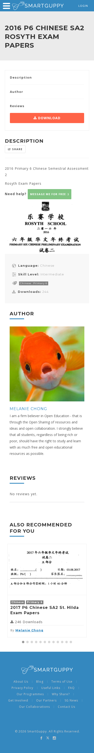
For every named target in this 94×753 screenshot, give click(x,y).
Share (17, 149)
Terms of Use (62, 681)
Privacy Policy (22, 688)
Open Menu (6, 6)
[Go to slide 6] (45, 642)
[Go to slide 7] (49, 642)
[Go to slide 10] (62, 642)
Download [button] (48, 118)
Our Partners (46, 700)
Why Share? (61, 694)
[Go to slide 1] (23, 642)
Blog (39, 681)
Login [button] (83, 5)
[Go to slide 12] (71, 642)
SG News (71, 700)
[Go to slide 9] (58, 642)
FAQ (71, 688)
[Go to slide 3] (32, 642)
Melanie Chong (28, 408)
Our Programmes (30, 694)
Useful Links (50, 688)
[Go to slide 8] (53, 642)
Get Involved (18, 700)
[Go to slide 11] (66, 642)
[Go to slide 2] (27, 642)
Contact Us (66, 707)
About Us (20, 681)
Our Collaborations (34, 707)
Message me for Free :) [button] (49, 194)
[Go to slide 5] (40, 642)
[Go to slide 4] (36, 642)
